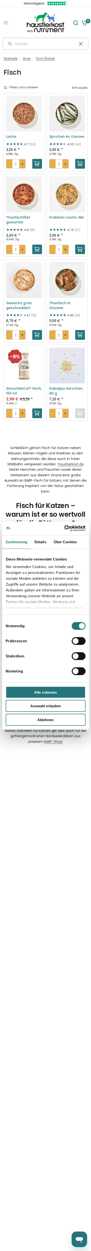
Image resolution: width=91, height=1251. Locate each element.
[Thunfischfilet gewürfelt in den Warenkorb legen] (37, 249)
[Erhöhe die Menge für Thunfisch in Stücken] (65, 335)
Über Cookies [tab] (65, 542)
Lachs (11, 136)
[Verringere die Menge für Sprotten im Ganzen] (53, 163)
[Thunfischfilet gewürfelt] (24, 194)
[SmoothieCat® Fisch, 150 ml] (24, 366)
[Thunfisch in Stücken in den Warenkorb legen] (80, 335)
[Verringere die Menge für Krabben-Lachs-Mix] (53, 249)
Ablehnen (45, 719)
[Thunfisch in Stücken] (67, 280)
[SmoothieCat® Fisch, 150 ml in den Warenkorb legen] (37, 413)
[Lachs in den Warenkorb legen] (37, 164)
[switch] (78, 641)
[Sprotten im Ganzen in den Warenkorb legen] (80, 164)
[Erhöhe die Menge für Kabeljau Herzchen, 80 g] (65, 413)
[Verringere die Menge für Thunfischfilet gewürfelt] (9, 249)
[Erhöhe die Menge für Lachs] (22, 163)
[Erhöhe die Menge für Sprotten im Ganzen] (65, 163)
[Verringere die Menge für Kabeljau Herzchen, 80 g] (53, 413)
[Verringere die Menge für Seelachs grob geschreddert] (9, 335)
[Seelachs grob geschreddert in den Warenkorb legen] (37, 335)
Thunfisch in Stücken (59, 305)
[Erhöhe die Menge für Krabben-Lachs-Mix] (65, 249)
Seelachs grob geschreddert (19, 305)
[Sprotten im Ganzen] (67, 114)
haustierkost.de (71, 464)
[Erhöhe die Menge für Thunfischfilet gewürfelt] (22, 249)
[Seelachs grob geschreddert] (24, 280)
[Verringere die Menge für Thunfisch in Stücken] (53, 335)
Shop (27, 58)
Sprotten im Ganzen (66, 136)
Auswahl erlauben (45, 706)
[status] (15, 356)
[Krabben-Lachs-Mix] (67, 194)
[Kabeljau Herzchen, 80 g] (67, 366)
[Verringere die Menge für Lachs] (9, 163)
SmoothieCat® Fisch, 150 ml (24, 391)
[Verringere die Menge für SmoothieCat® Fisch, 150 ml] (9, 413)
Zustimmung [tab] (16, 542)
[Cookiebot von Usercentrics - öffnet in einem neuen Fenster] (64, 528)
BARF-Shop (53, 741)
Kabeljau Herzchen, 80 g (66, 391)
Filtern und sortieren (23, 87)
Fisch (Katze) (45, 58)
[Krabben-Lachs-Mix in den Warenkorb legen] (80, 249)
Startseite (10, 58)
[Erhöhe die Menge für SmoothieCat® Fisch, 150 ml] (22, 413)
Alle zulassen (45, 692)
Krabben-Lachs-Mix (66, 217)
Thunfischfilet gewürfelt (18, 220)
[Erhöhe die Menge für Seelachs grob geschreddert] (22, 335)
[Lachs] (24, 114)
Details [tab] (40, 542)
